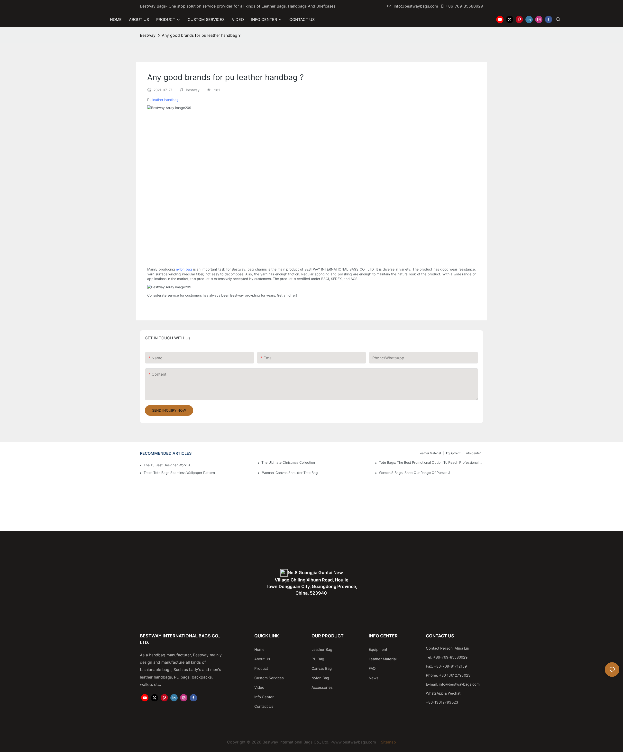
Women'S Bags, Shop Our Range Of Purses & (414, 473)
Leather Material (430, 453)
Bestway (148, 35)
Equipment (453, 453)
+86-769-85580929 (464, 6)
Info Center (473, 453)
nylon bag (184, 269)
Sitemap (388, 742)
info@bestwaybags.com (416, 6)
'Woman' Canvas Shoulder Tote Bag (289, 473)
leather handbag (165, 100)
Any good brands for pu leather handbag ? (201, 35)
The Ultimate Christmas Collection (288, 462)
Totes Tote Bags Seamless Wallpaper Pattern (179, 473)
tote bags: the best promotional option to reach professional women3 (431, 462)
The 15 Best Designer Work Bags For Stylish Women (169, 465)
